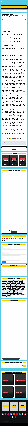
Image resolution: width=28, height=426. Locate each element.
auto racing (16, 280)
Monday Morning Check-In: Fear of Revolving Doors (8, 382)
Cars (17, 282)
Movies (18, 287)
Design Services (22, 406)
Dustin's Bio (14, 232)
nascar (3, 289)
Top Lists (17, 294)
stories (3, 294)
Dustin (14, 149)
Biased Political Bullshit (5, 158)
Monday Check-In (5, 380)
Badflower (21, 280)
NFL (7, 289)
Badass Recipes (14, 406)
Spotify (20, 292)
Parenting (18, 289)
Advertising (4, 280)
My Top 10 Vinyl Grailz (20, 393)
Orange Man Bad (12, 289)
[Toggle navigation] (1, 6)
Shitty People (11, 292)
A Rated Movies (10, 280)
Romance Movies (4, 292)
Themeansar (4, 424)
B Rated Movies (8, 282)
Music (23, 287)
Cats (21, 282)
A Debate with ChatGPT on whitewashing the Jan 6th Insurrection (5, 162)
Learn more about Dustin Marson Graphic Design (11, 358)
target (8, 294)
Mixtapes (6, 406)
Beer (3, 282)
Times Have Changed (7, 142)
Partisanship (23, 289)
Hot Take (3, 287)
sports (16, 292)
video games (22, 294)
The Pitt (12, 294)
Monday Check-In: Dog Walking (7, 393)
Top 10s (21, 392)
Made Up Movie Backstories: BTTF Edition (20, 382)
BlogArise (11, 423)
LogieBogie (9, 287)
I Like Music (17, 392)
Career (13, 282)
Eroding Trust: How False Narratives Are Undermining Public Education (22, 162)
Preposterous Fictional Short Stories (19, 380)
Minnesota (14, 287)
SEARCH (25, 366)
